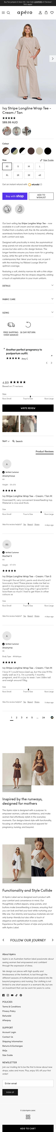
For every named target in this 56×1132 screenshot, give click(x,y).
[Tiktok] (16, 995)
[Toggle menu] (3, 12)
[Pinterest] (21, 995)
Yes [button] (24, 524)
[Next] (52, 58)
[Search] (10, 12)
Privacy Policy (9, 1011)
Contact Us (7, 1036)
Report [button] (30, 524)
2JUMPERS (38, 2)
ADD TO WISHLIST (41, 196)
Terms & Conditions (11, 1006)
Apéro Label (30, 1110)
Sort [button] (4, 440)
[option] (28, 62)
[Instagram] (8, 995)
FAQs (4, 1050)
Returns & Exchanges (12, 1045)
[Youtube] (12, 995)
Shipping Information (12, 1041)
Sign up (10, 1092)
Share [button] (36, 524)
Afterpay (6, 1020)
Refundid (6, 1015)
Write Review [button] (28, 408)
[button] (28, 118)
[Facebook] (3, 995)
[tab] (45, 452)
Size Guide (7, 1055)
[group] (28, 382)
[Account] (39, 12)
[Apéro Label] (24, 13)
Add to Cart (28, 1128)
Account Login (9, 1032)
